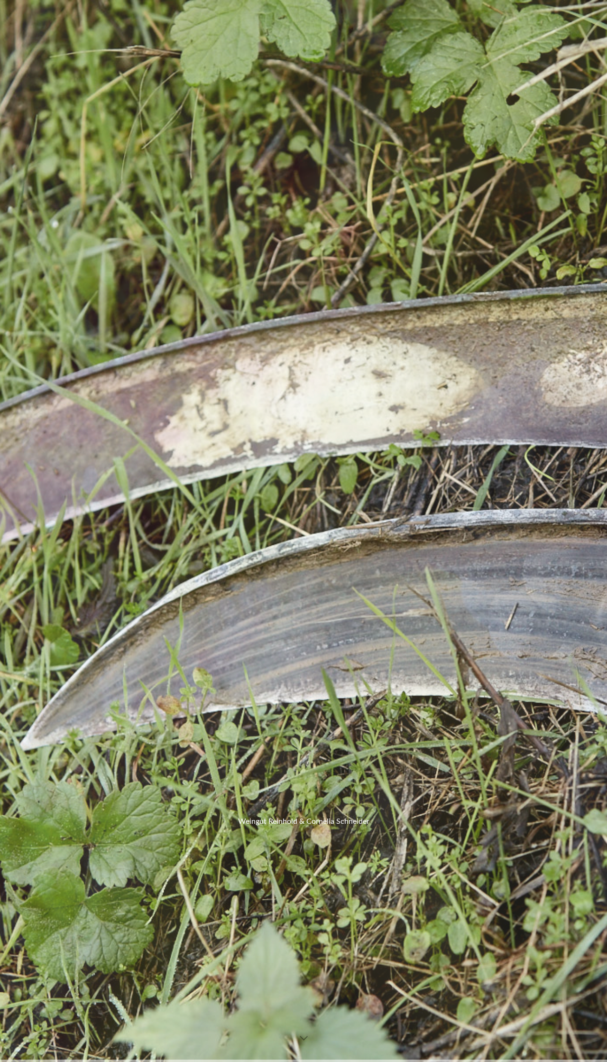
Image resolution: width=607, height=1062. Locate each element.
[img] (303, 531)
